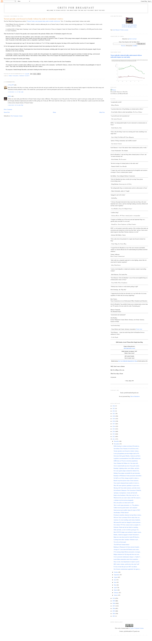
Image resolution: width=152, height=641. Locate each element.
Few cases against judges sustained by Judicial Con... (127, 471)
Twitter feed (139, 329)
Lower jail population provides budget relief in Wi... (127, 453)
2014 (114, 431)
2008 (114, 603)
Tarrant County (24, 75)
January (116, 595)
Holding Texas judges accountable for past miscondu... (127, 473)
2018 (114, 421)
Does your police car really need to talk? (124, 502)
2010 (114, 598)
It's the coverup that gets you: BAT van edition (125, 566)
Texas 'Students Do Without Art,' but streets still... (126, 463)
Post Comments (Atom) (17, 116)
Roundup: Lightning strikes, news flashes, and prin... (127, 468)
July (115, 580)
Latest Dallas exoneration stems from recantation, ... (127, 559)
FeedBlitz (135, 45)
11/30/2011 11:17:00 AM (15, 92)
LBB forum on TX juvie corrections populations (126, 461)
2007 (114, 606)
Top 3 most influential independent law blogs (127, 361)
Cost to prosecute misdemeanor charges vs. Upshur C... (127, 557)
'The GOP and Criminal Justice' (121, 544)
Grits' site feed (132, 39)
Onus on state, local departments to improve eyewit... (127, 562)
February (116, 592)
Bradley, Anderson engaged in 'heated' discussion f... (127, 534)
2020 (114, 416)
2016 (114, 426)
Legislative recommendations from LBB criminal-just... (127, 458)
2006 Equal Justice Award (129, 348)
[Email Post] (30, 73)
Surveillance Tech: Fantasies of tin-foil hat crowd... (126, 448)
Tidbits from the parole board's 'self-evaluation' (125, 507)
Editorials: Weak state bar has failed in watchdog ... (126, 527)
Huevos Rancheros (135, 396)
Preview (123, 45)
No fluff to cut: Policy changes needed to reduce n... (127, 478)
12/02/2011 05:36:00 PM (15, 105)
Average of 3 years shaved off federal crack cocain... (127, 549)
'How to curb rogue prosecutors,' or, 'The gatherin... (127, 505)
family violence (13, 75)
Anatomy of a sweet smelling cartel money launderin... (127, 520)
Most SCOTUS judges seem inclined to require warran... (128, 532)
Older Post (102, 112)
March (116, 590)
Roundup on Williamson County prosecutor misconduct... (128, 475)
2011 (114, 439)
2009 (114, 601)
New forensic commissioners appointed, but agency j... (127, 569)
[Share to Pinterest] (40, 74)
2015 (114, 429)
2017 (114, 424)
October (116, 572)
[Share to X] (36, 74)
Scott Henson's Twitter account (120, 30)
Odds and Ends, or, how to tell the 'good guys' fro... (127, 530)
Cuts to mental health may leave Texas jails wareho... (127, 466)
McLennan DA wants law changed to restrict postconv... (127, 522)
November (117, 444)
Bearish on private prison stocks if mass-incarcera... (126, 480)
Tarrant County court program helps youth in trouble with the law (43, 21)
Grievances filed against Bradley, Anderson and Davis (127, 456)
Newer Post (7, 112)
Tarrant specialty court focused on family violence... (127, 451)
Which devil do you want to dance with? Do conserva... (127, 498)
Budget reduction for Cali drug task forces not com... (127, 554)
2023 (114, 408)
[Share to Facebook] (38, 74)
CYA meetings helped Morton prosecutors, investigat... (127, 552)
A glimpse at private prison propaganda (123, 500)
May (115, 585)
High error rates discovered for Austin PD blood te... (127, 537)
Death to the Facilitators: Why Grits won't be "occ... (127, 495)
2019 (114, 418)
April (115, 587)
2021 (114, 413)
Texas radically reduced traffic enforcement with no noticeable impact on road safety (126, 56)
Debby (9, 96)
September (117, 575)
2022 (114, 411)
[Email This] (33, 74)
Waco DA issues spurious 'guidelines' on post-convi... (127, 485)
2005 (114, 611)
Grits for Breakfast (76, 7)
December (116, 441)
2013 (114, 434)
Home (54, 112)
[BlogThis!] (35, 74)
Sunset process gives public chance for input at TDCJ (127, 510)
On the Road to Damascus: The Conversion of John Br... (128, 490)
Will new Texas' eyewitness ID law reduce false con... (127, 517)
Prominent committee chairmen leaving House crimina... (128, 515)
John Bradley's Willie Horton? (121, 512)
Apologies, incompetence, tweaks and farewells (125, 493)
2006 (114, 608)
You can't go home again (120, 542)
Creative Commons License (136, 628)
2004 (114, 613)
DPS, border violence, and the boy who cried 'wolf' (126, 564)
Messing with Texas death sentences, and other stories (127, 488)
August (116, 577)
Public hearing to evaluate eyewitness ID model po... (127, 446)
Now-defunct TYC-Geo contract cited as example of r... (127, 525)
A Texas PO (11, 85)
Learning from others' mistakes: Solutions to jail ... (126, 539)
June (115, 582)
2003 (114, 616)
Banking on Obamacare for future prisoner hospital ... (127, 547)
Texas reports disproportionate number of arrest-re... (127, 483)
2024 (114, 406)
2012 (114, 436)
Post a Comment (8, 109)
